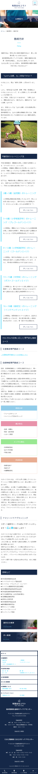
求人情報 (22, 695)
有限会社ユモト (6, 695)
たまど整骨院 (6, 682)
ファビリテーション (25, 662)
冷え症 (4, 662)
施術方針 (4, 660)
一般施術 (22, 660)
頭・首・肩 (5, 671)
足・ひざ (4, 673)
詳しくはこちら (28, 210)
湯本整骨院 (5, 677)
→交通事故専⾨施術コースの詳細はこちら (14, 355)
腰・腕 (21, 671)
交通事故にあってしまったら (27, 673)
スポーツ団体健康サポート (9, 664)
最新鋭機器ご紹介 (7, 688)
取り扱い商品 (23, 688)
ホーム (3, 31)
